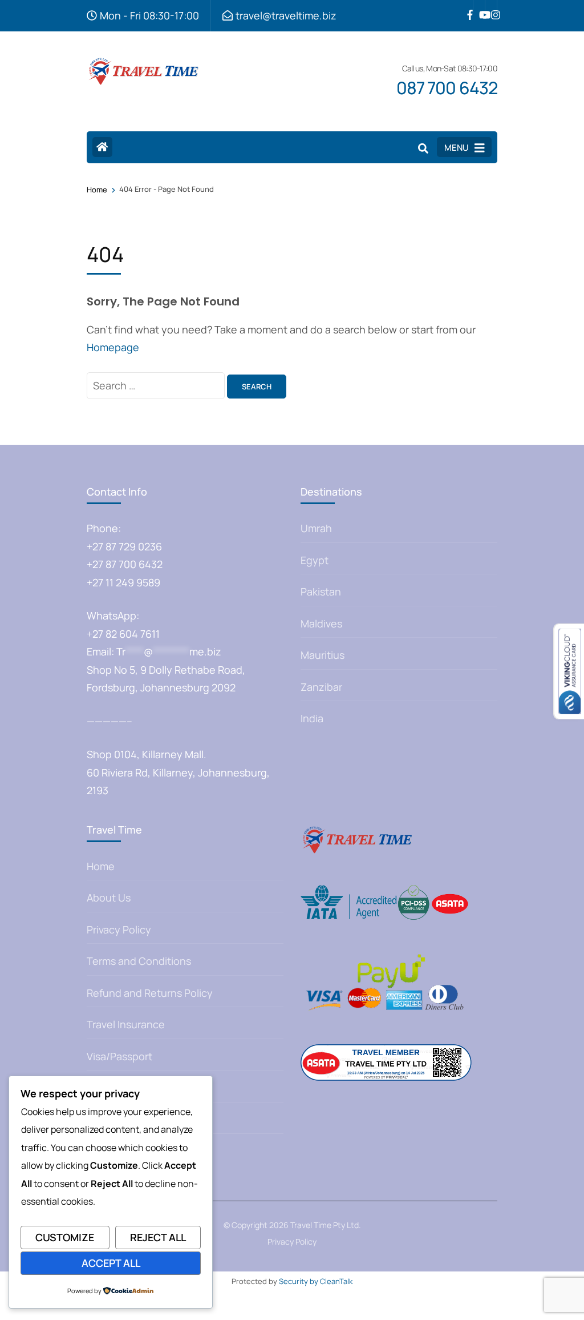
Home (101, 866)
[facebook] (467, 6)
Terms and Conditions (139, 961)
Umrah (316, 528)
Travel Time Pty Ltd (324, 1225)
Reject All (158, 1237)
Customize (64, 1237)
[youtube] (479, 6)
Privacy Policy (119, 929)
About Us (109, 897)
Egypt (314, 560)
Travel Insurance (126, 1024)
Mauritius (322, 655)
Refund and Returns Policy (150, 993)
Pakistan (321, 591)
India (312, 718)
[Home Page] (102, 147)
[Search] (423, 148)
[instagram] (491, 6)
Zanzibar (321, 687)
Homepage (113, 347)
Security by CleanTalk (315, 1281)
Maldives (321, 623)
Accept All (111, 1263)
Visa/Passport (119, 1056)
